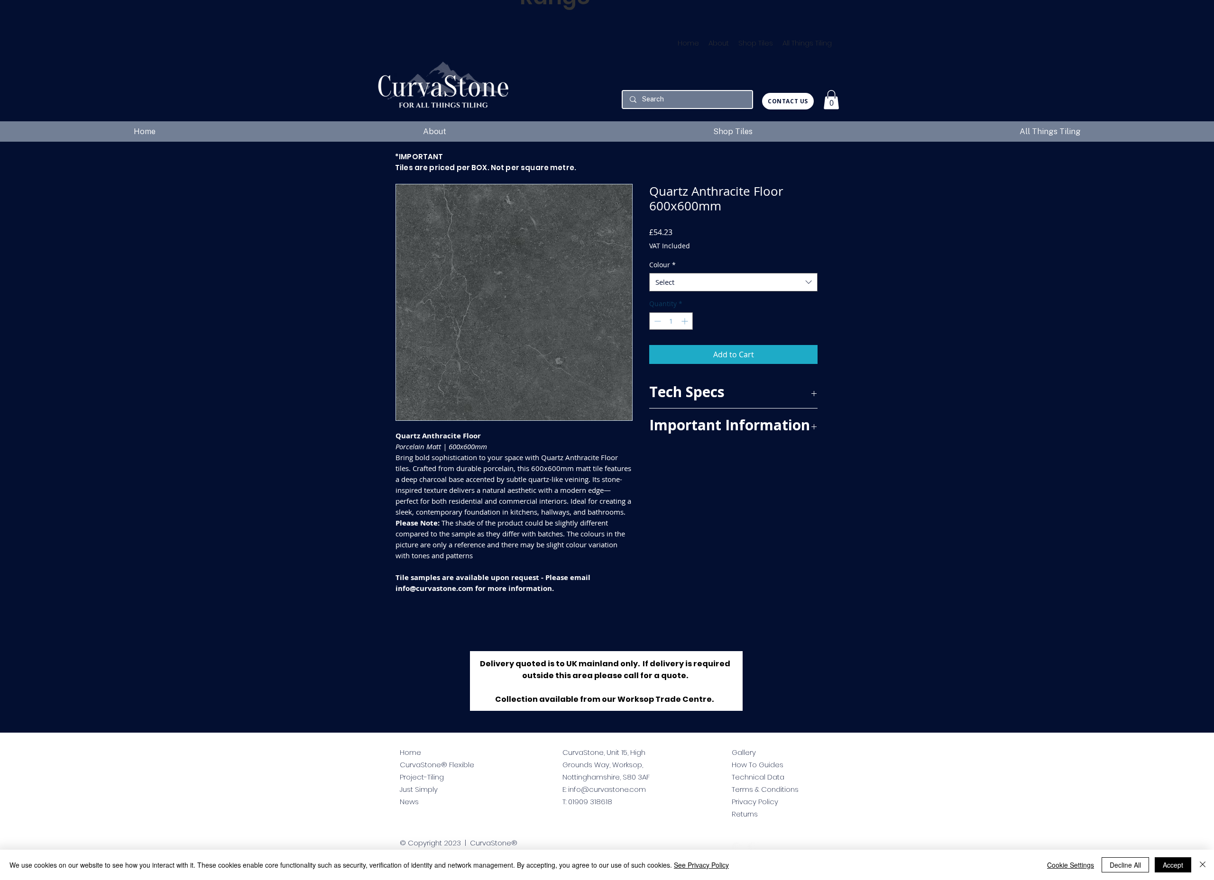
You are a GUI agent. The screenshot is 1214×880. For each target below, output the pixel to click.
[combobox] (733, 282)
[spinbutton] (671, 321)
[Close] (1202, 864)
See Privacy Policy (701, 865)
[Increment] (685, 321)
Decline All (1125, 865)
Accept (1173, 865)
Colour (662, 264)
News (409, 802)
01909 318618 (590, 802)
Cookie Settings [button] (1070, 865)
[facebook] (752, 847)
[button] (831, 99)
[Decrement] (656, 321)
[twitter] (737, 847)
